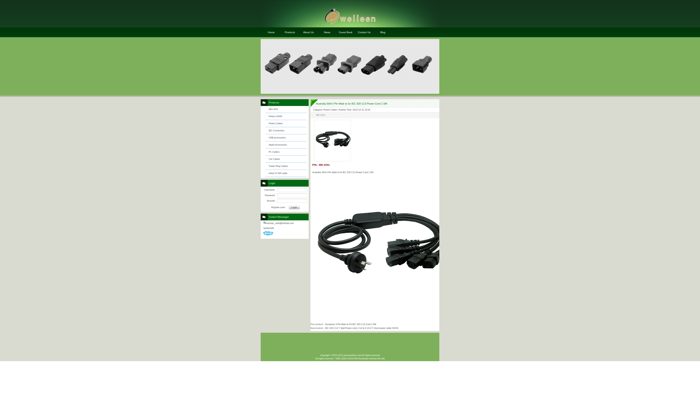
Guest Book (345, 32)
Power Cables (276, 123)
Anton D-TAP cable (278, 173)
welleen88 (268, 228)
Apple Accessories (278, 145)
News (327, 32)
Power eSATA (275, 116)
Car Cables (274, 159)
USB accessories (277, 137)
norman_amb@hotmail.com (280, 223)
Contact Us (364, 32)
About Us (308, 32)
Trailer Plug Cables (278, 166)
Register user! (278, 207)
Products (290, 32)
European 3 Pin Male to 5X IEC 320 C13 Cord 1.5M (350, 324)
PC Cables (274, 152)
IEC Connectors (276, 130)
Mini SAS (273, 109)
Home (271, 32)
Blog (382, 32)
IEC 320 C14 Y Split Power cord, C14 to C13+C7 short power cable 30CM (361, 328)
